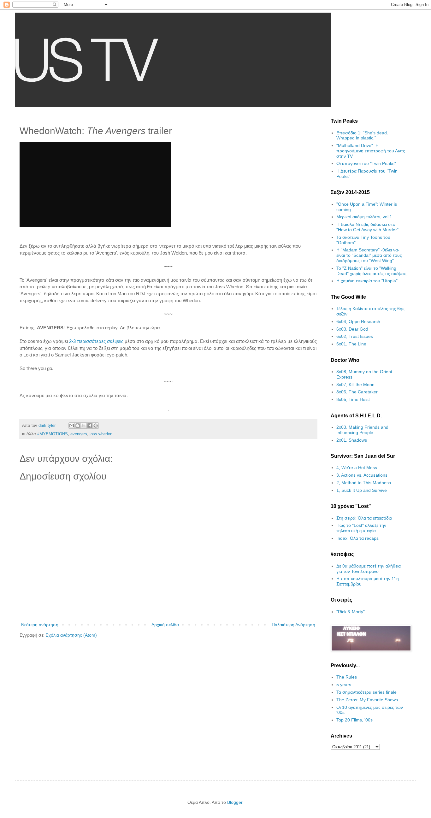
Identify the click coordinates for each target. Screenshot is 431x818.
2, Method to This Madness (363, 482)
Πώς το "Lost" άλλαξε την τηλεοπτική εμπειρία (361, 528)
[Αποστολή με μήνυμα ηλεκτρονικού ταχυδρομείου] (71, 425)
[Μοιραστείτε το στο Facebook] (89, 425)
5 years (343, 684)
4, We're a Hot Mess (356, 467)
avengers (78, 434)
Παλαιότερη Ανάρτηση (293, 624)
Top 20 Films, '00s (354, 719)
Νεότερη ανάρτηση (39, 624)
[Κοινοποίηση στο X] (83, 425)
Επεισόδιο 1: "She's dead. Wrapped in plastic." (362, 135)
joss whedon (101, 434)
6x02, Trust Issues (354, 336)
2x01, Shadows (351, 440)
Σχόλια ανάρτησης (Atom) (71, 635)
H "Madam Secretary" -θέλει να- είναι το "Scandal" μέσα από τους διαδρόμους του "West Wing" (369, 255)
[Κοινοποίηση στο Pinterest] (95, 425)
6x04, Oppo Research (358, 321)
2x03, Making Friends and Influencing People (362, 430)
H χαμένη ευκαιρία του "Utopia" (367, 280)
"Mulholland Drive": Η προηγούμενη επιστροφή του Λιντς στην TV (370, 151)
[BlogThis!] (77, 425)
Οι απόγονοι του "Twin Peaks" (366, 163)
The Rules (346, 677)
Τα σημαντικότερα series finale (366, 692)
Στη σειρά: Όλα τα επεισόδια (364, 518)
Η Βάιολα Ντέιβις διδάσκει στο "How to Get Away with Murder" (367, 227)
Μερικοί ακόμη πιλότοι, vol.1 (364, 216)
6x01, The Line (351, 343)
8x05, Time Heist (353, 399)
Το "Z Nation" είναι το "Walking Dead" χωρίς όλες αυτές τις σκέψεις (371, 271)
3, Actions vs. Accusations (361, 475)
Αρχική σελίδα (165, 624)
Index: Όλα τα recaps (357, 538)
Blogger (234, 802)
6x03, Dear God (352, 329)
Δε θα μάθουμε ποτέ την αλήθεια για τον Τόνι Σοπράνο (368, 568)
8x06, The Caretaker (357, 391)
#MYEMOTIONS (52, 434)
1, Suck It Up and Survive (361, 490)
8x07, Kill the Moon (355, 384)
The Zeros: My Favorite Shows (367, 699)
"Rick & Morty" (350, 611)
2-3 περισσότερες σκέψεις (96, 341)
